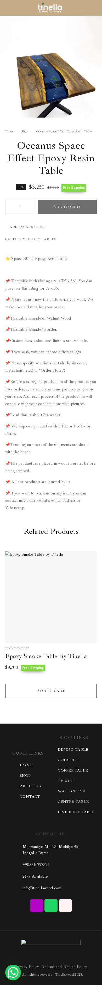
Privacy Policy (27, 966)
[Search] (86, 8)
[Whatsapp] (51, 905)
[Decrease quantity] (9, 207)
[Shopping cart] (95, 7)
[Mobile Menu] (10, 8)
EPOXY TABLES (42, 239)
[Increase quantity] (31, 207)
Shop (24, 131)
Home (9, 131)
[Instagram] (36, 905)
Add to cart (67, 207)
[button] (51, 691)
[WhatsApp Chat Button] (13, 972)
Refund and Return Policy (64, 966)
